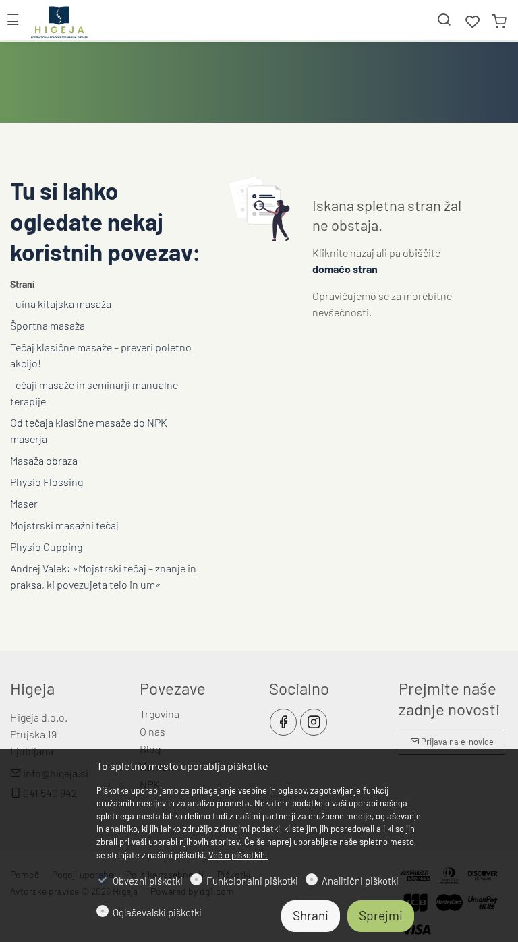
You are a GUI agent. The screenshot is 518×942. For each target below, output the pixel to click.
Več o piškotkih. (238, 855)
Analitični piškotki (360, 881)
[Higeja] (85, 19)
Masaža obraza (44, 460)
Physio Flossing (46, 481)
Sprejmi (381, 915)
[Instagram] (313, 722)
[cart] (499, 21)
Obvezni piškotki (148, 881)
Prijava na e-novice (456, 741)
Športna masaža (47, 325)
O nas (152, 731)
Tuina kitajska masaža (60, 303)
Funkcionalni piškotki (252, 881)
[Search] (443, 19)
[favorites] (472, 21)
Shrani (310, 915)
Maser (24, 503)
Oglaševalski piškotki (157, 912)
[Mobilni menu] (12, 20)
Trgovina (159, 713)
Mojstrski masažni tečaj (64, 525)
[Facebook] (283, 722)
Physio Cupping (46, 546)
